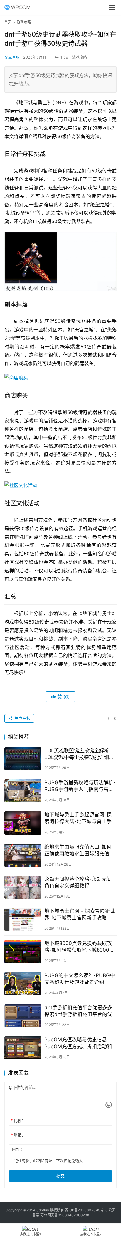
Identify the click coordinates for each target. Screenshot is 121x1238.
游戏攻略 (79, 57)
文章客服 (12, 57)
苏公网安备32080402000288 (64, 1215)
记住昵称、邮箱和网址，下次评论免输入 (48, 1160)
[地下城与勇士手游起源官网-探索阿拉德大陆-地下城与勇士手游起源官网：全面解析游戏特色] (22, 823)
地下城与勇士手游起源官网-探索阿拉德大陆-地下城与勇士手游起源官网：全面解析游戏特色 (79, 818)
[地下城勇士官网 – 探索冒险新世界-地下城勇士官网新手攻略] (22, 919)
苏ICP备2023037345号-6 (86, 1210)
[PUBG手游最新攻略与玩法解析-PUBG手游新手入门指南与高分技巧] (22, 790)
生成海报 (22, 718)
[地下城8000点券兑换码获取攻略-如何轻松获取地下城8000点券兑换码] (22, 951)
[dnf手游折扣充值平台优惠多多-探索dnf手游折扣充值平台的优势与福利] (22, 1016)
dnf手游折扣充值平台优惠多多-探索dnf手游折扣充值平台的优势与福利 (79, 1011)
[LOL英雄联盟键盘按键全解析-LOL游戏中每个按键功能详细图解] (22, 758)
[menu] (112, 7)
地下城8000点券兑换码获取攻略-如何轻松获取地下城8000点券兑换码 (79, 946)
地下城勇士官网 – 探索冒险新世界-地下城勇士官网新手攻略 (79, 914)
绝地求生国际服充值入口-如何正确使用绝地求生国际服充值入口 (79, 850)
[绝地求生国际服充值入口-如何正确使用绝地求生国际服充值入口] (22, 855)
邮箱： (18, 1134)
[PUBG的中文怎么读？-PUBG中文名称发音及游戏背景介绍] (22, 983)
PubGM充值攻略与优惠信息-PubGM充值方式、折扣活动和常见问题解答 (78, 1043)
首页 (7, 22)
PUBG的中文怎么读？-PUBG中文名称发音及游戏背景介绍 (79, 978)
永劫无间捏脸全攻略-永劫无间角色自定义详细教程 (78, 882)
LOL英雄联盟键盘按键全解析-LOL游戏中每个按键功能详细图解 (79, 754)
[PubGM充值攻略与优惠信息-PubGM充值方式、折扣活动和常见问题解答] (22, 1047)
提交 (60, 1175)
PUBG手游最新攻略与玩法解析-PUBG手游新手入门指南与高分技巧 (80, 786)
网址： (18, 1149)
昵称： (18, 1120)
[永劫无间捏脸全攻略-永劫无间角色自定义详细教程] (22, 887)
